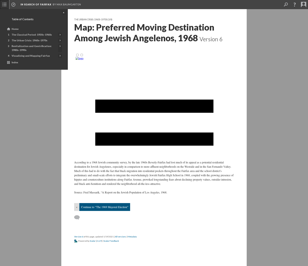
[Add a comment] (78, 217)
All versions (120, 236)
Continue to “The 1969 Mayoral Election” (104, 207)
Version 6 (78, 236)
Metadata (132, 236)
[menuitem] (4, 4)
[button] (294, 4)
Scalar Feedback (111, 241)
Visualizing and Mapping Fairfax (31, 55)
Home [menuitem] (15, 29)
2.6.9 (99, 241)
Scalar (93, 241)
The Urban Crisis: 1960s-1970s (29, 40)
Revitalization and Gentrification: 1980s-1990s (32, 48)
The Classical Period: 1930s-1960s (32, 34)
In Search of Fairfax (35, 4)
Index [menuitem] (15, 62)
